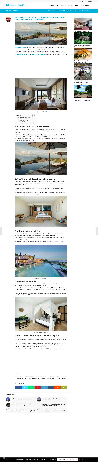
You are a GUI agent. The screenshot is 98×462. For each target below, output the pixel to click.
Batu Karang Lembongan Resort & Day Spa (40, 376)
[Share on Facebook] (18, 387)
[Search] (91, 5)
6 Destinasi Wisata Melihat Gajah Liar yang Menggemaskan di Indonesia (83, 46)
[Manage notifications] (4, 458)
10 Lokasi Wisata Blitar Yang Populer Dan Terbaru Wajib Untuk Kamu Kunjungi (83, 99)
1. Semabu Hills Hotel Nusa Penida (23, 117)
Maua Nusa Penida (28, 378)
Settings (81, 459)
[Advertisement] (41, 68)
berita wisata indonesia (55, 376)
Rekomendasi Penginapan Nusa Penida (42, 378)
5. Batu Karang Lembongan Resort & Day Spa (26, 123)
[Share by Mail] (64, 387)
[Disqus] (38, 436)
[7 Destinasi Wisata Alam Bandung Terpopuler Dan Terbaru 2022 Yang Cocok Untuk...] (1, 231)
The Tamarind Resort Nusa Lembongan (24, 379)
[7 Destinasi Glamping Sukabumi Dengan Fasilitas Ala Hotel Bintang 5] (97, 231)
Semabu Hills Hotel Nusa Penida (58, 378)
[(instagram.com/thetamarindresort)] (41, 33)
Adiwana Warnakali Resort (24, 376)
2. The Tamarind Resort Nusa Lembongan (25, 119)
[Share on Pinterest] (38, 387)
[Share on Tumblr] (51, 387)
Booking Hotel (82, 1)
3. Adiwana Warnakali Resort (22, 120)
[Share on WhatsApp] (31, 387)
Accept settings (61, 459)
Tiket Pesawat (75, 1)
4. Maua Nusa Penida (21, 121)
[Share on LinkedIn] (44, 387)
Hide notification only (72, 459)
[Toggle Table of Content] (33, 115)
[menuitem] (89, 1)
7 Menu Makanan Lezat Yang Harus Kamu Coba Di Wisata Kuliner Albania (83, 61)
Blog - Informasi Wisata (12, 10)
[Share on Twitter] (25, 387)
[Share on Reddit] (57, 387)
